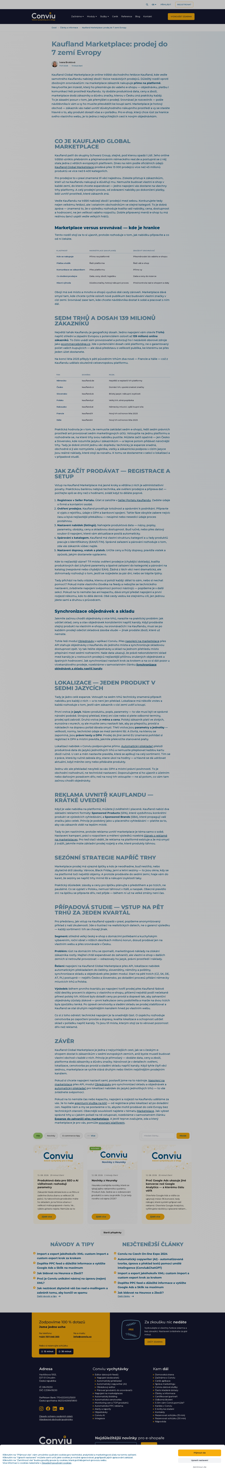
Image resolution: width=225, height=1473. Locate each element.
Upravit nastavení (199, 1460)
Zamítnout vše (199, 1467)
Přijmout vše (200, 1453)
